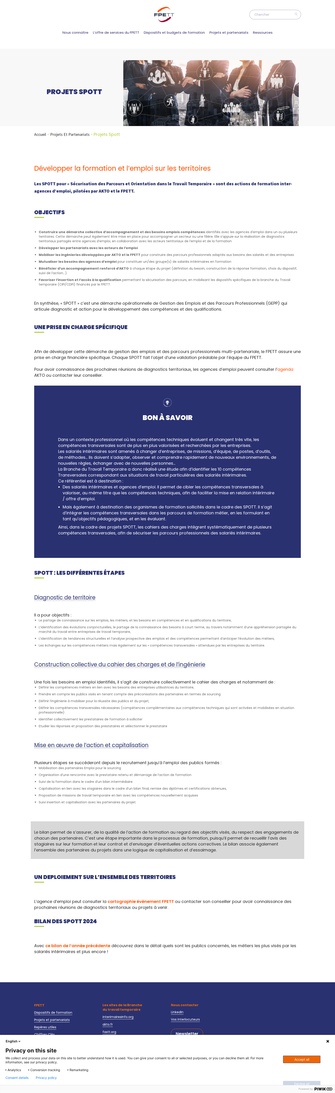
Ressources (263, 32)
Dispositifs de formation (53, 1012)
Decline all (301, 1084)
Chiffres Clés (44, 1034)
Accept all (301, 1059)
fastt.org (109, 1032)
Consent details (16, 1078)
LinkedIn (177, 1012)
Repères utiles (45, 1027)
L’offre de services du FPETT (116, 32)
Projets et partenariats (228, 32)
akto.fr (108, 1024)
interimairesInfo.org (118, 1017)
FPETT (39, 1005)
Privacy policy (46, 1078)
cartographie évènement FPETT (141, 901)
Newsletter (187, 1033)
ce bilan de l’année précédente (77, 945)
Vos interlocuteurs (185, 1019)
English (12, 1041)
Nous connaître (75, 32)
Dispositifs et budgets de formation (174, 32)
